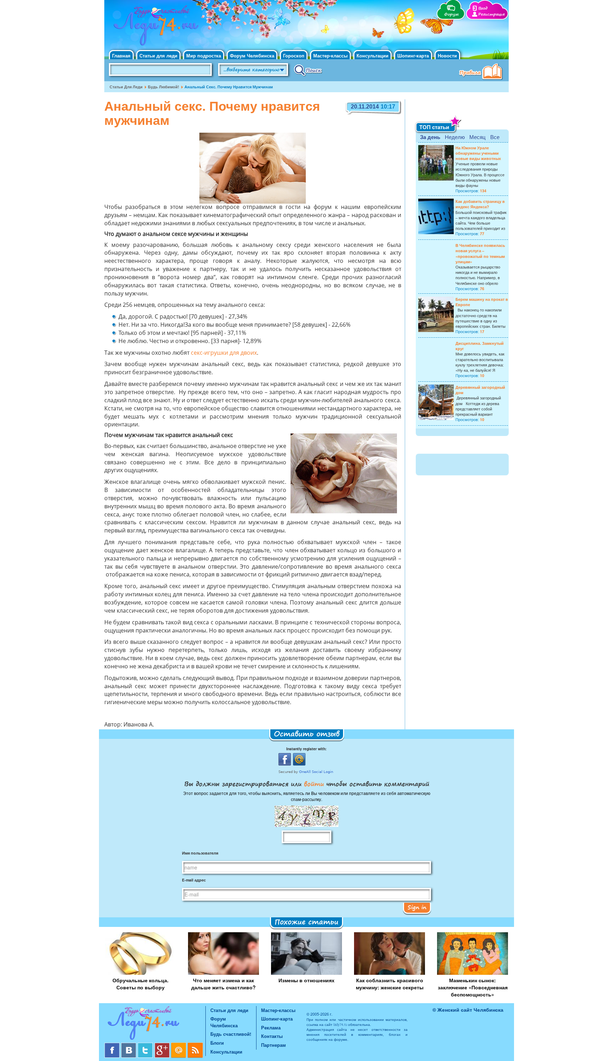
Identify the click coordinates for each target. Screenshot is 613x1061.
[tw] (146, 1045)
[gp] (162, 1045)
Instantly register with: (306, 748)
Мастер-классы (330, 55)
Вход (482, 8)
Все (494, 136)
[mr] (179, 1045)
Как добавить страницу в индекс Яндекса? (480, 204)
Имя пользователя (200, 853)
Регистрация (491, 14)
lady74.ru (340, 1024)
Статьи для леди (158, 55)
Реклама (271, 1027)
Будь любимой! (163, 86)
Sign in (417, 907)
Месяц (477, 136)
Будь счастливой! (230, 1033)
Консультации (372, 55)
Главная (121, 55)
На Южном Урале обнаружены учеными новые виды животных (478, 153)
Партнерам (273, 1044)
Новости (447, 55)
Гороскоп (293, 55)
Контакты (272, 1036)
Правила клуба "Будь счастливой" (482, 72)
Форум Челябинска (252, 55)
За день (430, 137)
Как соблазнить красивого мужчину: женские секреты (390, 984)
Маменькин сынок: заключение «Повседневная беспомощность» (473, 987)
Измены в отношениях (306, 980)
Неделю (455, 136)
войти (314, 783)
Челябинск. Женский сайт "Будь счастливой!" (154, 27)
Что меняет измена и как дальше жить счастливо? (223, 984)
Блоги (217, 1042)
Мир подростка (203, 55)
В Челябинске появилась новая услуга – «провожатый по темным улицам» (480, 253)
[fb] (112, 1045)
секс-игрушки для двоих (224, 353)
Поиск (308, 70)
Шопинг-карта (413, 55)
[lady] (154, 1024)
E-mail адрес (194, 880)
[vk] (129, 1045)
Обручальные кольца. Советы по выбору (140, 984)
